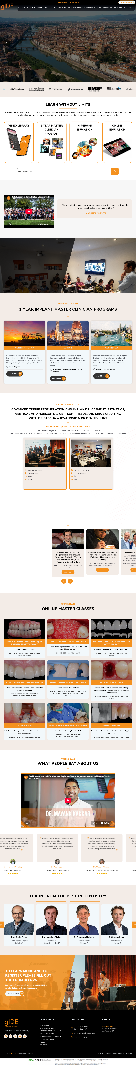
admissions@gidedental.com (23, 988)
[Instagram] (11, 1036)
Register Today (13, 273)
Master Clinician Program (55, 8)
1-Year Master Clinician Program (51, 130)
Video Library (18, 126)
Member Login (126, 2)
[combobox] (64, 171)
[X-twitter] (15, 1036)
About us (122, 8)
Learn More (13, 374)
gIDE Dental (14, 1053)
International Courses (93, 8)
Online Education (35, 8)
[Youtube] (20, 1036)
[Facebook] (6, 1036)
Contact (131, 8)
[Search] (115, 171)
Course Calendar (111, 8)
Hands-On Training (74, 8)
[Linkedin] (25, 1036)
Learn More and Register (36, 485)
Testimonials (23, 8)
